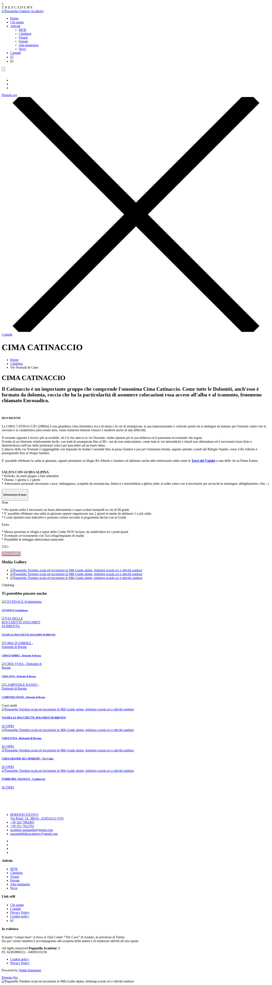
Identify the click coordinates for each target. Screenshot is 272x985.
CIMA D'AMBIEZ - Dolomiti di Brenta (21, 655)
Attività (15, 26)
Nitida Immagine (30, 970)
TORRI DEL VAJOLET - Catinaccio (23, 779)
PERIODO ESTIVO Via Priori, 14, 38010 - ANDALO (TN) (37, 816)
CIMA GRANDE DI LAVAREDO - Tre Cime (28, 758)
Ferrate (23, 41)
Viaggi (23, 37)
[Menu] (3, 69)
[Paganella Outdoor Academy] (23, 11)
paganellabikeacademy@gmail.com (34, 834)
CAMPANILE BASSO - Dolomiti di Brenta (23, 697)
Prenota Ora (10, 977)
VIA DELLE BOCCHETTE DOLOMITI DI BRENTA (28, 634)
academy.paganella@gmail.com (31, 830)
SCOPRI (8, 726)
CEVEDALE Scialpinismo (15, 610)
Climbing (25, 33)
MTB (22, 30)
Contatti (15, 53)
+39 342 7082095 (22, 822)
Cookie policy (19, 916)
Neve (22, 49)
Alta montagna (28, 45)
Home (14, 18)
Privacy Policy (20, 912)
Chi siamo (17, 22)
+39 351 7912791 (22, 826)
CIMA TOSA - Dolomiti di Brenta (19, 676)
